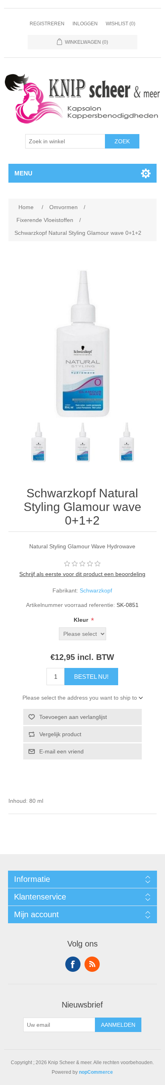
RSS (92, 964)
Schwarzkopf (96, 590)
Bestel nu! (91, 676)
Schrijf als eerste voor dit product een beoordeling (82, 574)
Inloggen (85, 23)
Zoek (122, 141)
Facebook (72, 964)
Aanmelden (118, 1025)
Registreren (47, 23)
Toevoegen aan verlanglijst (73, 717)
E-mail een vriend (61, 751)
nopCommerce (96, 1072)
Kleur (82, 620)
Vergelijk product (60, 734)
